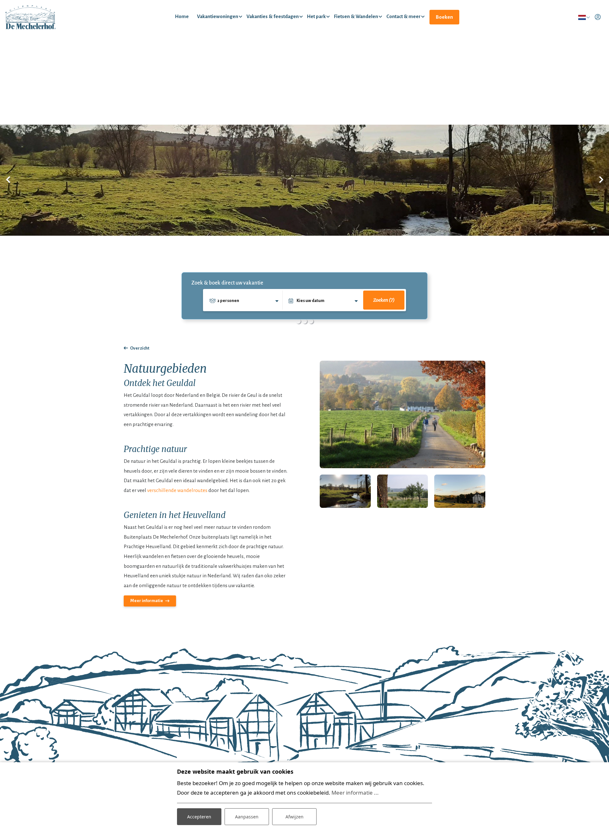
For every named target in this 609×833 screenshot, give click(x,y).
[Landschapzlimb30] (459, 491)
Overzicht (139, 348)
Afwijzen (294, 817)
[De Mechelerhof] (30, 17)
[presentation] (8, 180)
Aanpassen (247, 817)
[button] (298, 321)
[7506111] (402, 491)
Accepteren (199, 817)
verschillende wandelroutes (177, 490)
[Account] (598, 17)
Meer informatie (146, 600)
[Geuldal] (345, 491)
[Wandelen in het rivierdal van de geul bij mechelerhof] (402, 414)
